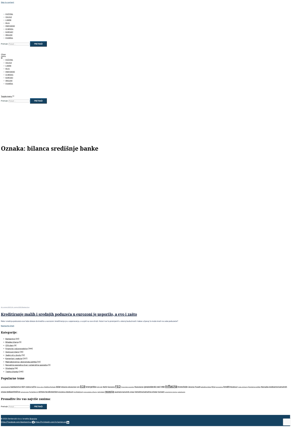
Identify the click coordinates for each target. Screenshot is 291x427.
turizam (161, 392)
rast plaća (100, 392)
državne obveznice (68, 387)
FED (118, 386)
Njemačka (265, 387)
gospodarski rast (152, 387)
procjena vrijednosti (65, 392)
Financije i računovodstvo (16, 349)
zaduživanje (181, 392)
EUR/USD (99, 387)
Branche (33, 419)
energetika (91, 387)
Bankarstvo (25, 307)
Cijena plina (40, 387)
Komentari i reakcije (13, 359)
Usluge (8, 17)
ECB (82, 386)
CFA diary (9, 345)
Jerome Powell (194, 387)
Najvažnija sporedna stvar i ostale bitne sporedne (26, 365)
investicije (183, 387)
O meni (8, 20)
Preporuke (10, 26)
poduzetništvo (13, 392)
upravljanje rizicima (171, 392)
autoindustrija (5, 387)
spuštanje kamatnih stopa (124, 392)
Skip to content (7, 2)
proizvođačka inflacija (90, 392)
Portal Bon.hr (33, 392)
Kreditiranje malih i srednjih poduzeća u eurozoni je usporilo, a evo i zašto (69, 314)
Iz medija (9, 29)
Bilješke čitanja (12, 342)
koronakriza (219, 387)
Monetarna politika (254, 387)
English (8, 35)
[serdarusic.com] (29, 9)
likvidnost (234, 387)
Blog (7, 23)
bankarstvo (16, 387)
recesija (109, 391)
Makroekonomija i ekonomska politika (21, 362)
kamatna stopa (206, 387)
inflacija (171, 386)
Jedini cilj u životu (13, 355)
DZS (78, 387)
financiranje (139, 387)
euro (105, 387)
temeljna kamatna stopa (146, 392)
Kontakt (9, 32)
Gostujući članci (12, 352)
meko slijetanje (243, 387)
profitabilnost (78, 392)
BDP (23, 387)
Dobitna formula (49, 387)
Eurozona (111, 387)
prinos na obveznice (48, 392)
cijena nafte (30, 387)
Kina (213, 387)
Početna (9, 14)
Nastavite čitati (7, 326)
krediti (226, 386)
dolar (58, 387)
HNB (163, 387)
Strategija (9, 368)
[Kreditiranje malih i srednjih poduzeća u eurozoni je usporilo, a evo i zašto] (110, 302)
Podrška (9, 38)
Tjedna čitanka (11, 372)
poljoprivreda (25, 392)
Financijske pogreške (127, 387)
